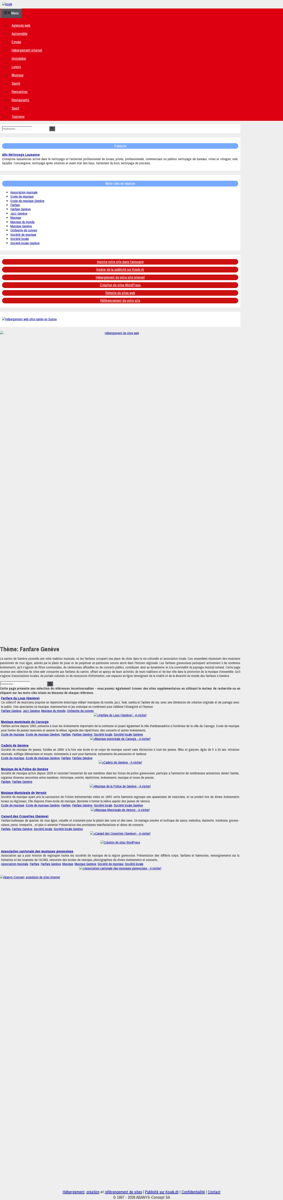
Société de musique (23, 234)
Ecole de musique (22, 196)
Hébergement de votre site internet (120, 277)
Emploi (16, 42)
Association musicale (23, 192)
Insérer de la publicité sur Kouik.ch (120, 269)
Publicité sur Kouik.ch (162, 1192)
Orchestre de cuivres (23, 230)
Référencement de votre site (120, 300)
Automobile (19, 33)
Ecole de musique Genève (27, 200)
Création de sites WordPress (120, 285)
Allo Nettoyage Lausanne (21, 154)
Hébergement (74, 1192)
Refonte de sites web (120, 292)
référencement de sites (123, 1192)
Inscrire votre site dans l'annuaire (120, 261)
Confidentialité (193, 1192)
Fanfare (15, 204)
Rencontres (20, 91)
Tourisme (18, 116)
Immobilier (19, 58)
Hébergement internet (27, 50)
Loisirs (16, 66)
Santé (16, 83)
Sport (15, 108)
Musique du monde (22, 221)
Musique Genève (21, 226)
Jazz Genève (18, 213)
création (92, 1192)
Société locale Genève (25, 243)
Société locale (19, 238)
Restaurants (20, 100)
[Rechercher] (52, 128)
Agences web (21, 25)
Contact (214, 1192)
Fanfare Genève (20, 209)
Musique (17, 75)
